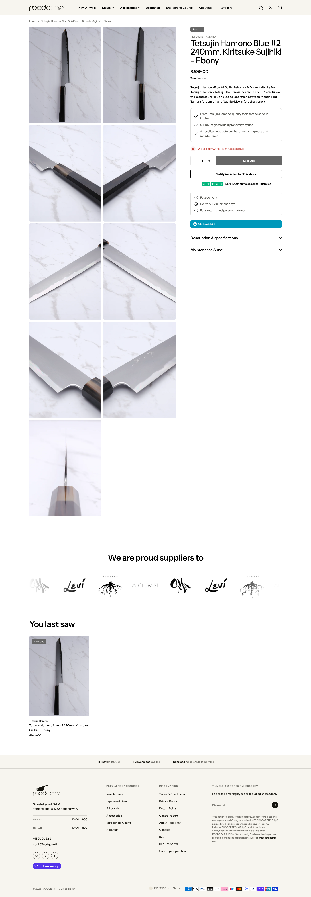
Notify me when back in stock (236, 174)
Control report (168, 815)
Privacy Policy (168, 801)
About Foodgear (170, 822)
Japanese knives (116, 801)
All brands (112, 808)
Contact (164, 829)
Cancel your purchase (173, 851)
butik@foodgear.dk (45, 844)
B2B (161, 837)
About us (112, 829)
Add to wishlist (206, 224)
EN (174, 888)
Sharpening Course (119, 822)
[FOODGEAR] (46, 7)
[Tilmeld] (275, 805)
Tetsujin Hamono (203, 36)
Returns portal (168, 844)
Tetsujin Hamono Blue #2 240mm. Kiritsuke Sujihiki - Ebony (58, 728)
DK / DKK (160, 888)
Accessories (114, 815)
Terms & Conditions (172, 794)
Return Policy (167, 808)
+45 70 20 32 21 (42, 838)
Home (32, 21)
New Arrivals (114, 794)
